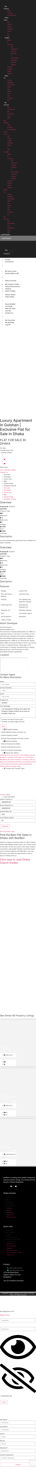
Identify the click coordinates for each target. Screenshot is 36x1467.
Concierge (11, 85)
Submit (18, 1465)
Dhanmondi (10, 1203)
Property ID (4, 700)
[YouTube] (4, 464)
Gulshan (9, 1197)
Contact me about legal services (13, 721)
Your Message (5, 706)
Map (5, 481)
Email (2, 693)
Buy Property (7, 252)
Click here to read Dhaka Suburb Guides (15, 861)
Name (2, 681)
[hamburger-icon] (11, 251)
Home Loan (8, 479)
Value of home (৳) (6, 799)
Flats (9, 11)
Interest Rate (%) (6, 811)
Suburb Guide (8, 483)
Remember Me (6, 1396)
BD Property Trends (14, 49)
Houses (10, 13)
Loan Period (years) (7, 817)
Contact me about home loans (12, 719)
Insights (7, 38)
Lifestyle (14, 60)
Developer (7, 477)
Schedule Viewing (10, 486)
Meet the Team (9, 89)
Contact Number (6, 687)
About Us (9, 1230)
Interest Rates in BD (12, 273)
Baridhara (9, 1201)
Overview (7, 474)
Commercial (11, 15)
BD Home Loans (9, 24)
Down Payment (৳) (6, 805)
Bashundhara (10, 1206)
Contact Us (10, 1241)
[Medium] (5, 459)
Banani (8, 1199)
